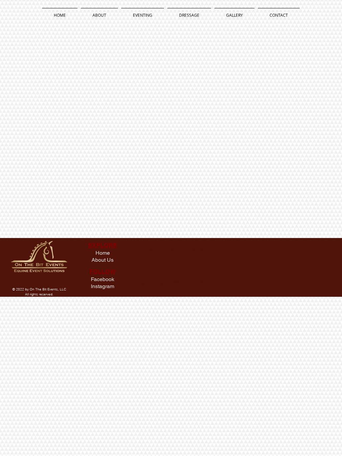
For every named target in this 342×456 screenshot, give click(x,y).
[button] (143, 12)
